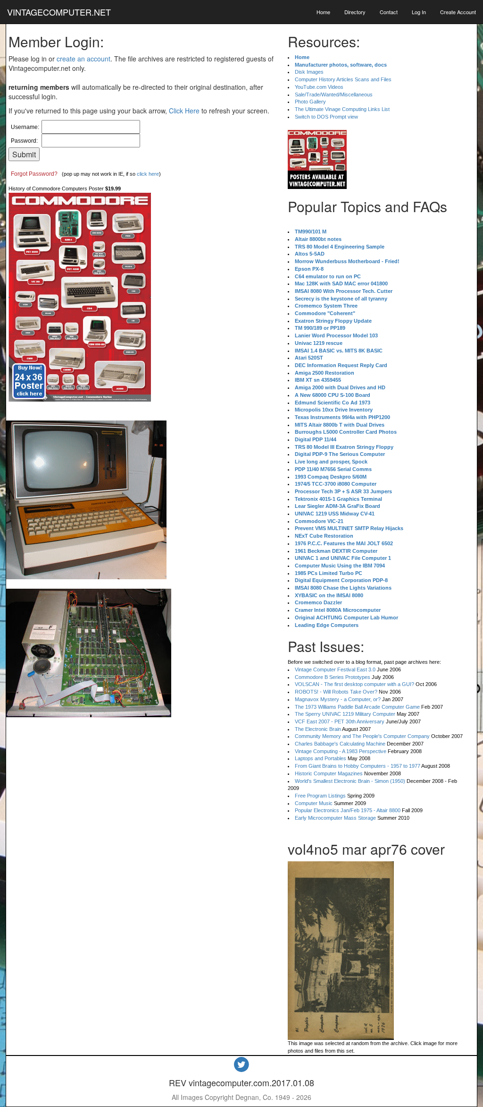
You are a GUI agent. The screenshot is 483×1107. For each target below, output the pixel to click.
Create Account (458, 12)
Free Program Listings (320, 795)
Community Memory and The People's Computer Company (362, 736)
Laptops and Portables (320, 758)
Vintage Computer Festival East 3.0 (335, 669)
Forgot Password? (34, 174)
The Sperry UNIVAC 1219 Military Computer (345, 714)
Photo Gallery (310, 101)
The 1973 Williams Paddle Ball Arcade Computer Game (357, 707)
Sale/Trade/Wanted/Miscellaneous (334, 94)
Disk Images (309, 72)
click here (148, 174)
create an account (83, 58)
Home (323, 12)
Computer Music (314, 803)
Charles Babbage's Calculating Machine (340, 744)
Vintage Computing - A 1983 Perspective (340, 751)
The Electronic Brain (318, 729)
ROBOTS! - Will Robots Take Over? (336, 692)
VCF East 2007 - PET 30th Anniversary (339, 721)
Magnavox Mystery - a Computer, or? (338, 699)
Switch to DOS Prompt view (326, 117)
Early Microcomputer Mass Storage (335, 818)
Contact (389, 12)
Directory (355, 12)
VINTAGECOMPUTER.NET (59, 12)
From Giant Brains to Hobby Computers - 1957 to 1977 (357, 766)
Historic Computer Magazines (329, 773)
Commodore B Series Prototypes (332, 677)
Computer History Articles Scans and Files (343, 79)
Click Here (184, 110)
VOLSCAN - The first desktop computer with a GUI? (354, 684)
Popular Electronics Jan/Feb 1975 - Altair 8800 (347, 810)
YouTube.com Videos (319, 87)
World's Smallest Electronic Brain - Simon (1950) (350, 781)
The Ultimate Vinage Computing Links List (342, 109)
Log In (419, 12)
